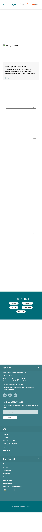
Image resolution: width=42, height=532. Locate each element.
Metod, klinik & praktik (10, 444)
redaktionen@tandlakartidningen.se (15, 372)
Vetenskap (6, 450)
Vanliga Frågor (8, 480)
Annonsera (7, 470)
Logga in (24, 4)
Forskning (6, 437)
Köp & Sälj (6, 473)
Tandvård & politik (9, 440)
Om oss (5, 467)
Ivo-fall (5, 447)
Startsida (6, 464)
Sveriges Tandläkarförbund (12, 486)
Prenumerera (7, 477)
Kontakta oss (7, 483)
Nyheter (5, 434)
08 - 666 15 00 (8, 376)
